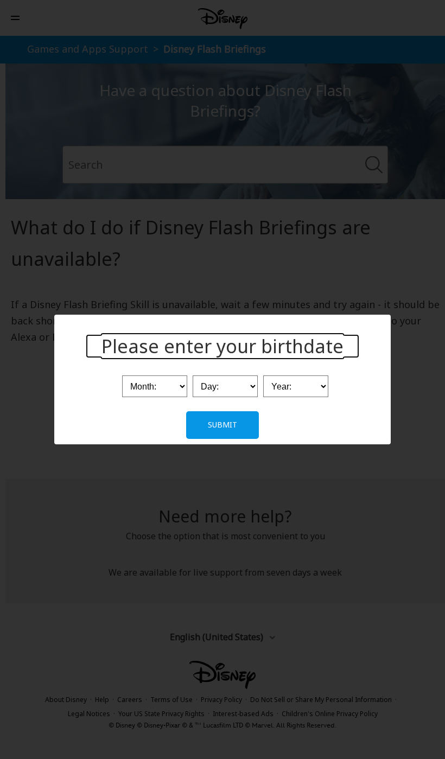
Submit (222, 424)
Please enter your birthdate (222, 346)
